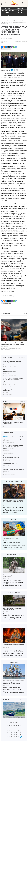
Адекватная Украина (7, 10)
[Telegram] (16, 47)
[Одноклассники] (4, 47)
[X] (8, 47)
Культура (7, 13)
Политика (7, 8)
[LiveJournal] (10, 47)
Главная (2, 20)
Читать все (22, 357)
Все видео (22, 401)
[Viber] (12, 47)
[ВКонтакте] (2, 47)
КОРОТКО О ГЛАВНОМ (18, 20)
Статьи (8, 20)
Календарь (7, 15)
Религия (20, 13)
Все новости (21, 15)
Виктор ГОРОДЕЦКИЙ (6, 38)
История (20, 10)
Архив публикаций (20, 700)
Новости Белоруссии (7, 295)
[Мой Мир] (6, 47)
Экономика (20, 8)
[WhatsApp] (14, 47)
